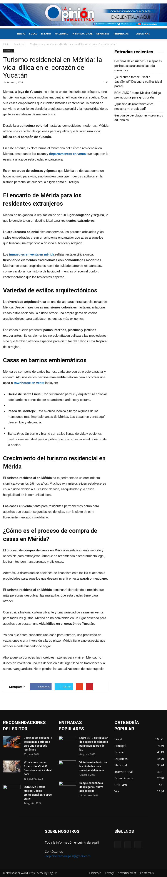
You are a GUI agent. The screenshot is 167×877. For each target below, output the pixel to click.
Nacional (61, 33)
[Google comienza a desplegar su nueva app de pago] (67, 787)
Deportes (102, 33)
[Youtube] (137, 844)
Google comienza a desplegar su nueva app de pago (91, 787)
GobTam (120, 785)
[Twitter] (127, 844)
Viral (117, 791)
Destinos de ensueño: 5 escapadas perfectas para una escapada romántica (138, 65)
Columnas (142, 33)
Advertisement (127, 873)
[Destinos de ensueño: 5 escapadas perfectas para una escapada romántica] (11, 742)
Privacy (109, 873)
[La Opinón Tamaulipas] (83, 14)
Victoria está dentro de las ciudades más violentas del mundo (93, 766)
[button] (159, 34)
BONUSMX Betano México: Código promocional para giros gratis (137, 95)
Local (33, 33)
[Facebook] (117, 844)
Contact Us (147, 873)
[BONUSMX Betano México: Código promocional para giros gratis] (11, 791)
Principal (120, 746)
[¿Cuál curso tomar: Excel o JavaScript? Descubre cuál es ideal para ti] (11, 766)
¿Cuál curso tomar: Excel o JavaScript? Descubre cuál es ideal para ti (138, 81)
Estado (46, 33)
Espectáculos (123, 778)
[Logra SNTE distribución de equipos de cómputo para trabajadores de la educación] (67, 742)
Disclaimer (94, 873)
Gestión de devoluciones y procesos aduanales (138, 118)
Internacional (82, 33)
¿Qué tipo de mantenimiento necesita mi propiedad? (134, 106)
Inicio (21, 33)
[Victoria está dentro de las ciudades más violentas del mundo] (67, 767)
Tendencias (121, 33)
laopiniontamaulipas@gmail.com (67, 856)
